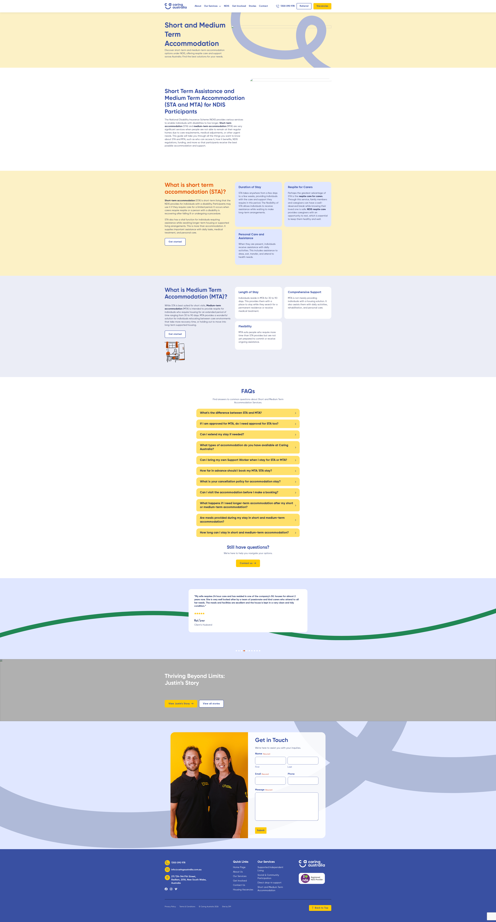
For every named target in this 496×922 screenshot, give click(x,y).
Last (290, 767)
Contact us (246, 563)
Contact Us (239, 885)
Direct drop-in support (269, 883)
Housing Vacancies (243, 890)
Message (263, 790)
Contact (263, 6)
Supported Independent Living (270, 869)
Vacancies (322, 6)
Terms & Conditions (187, 907)
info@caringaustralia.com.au (186, 870)
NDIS (226, 6)
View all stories (211, 704)
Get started (175, 242)
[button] (248, 413)
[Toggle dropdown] (220, 6)
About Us (238, 872)
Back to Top (321, 908)
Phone (291, 774)
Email (262, 774)
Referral (304, 6)
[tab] (236, 650)
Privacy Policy (170, 907)
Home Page (239, 867)
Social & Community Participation (268, 877)
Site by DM (226, 907)
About (198, 6)
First (257, 767)
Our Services (211, 6)
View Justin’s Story (179, 704)
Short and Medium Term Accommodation (270, 889)
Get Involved (239, 6)
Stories (252, 6)
